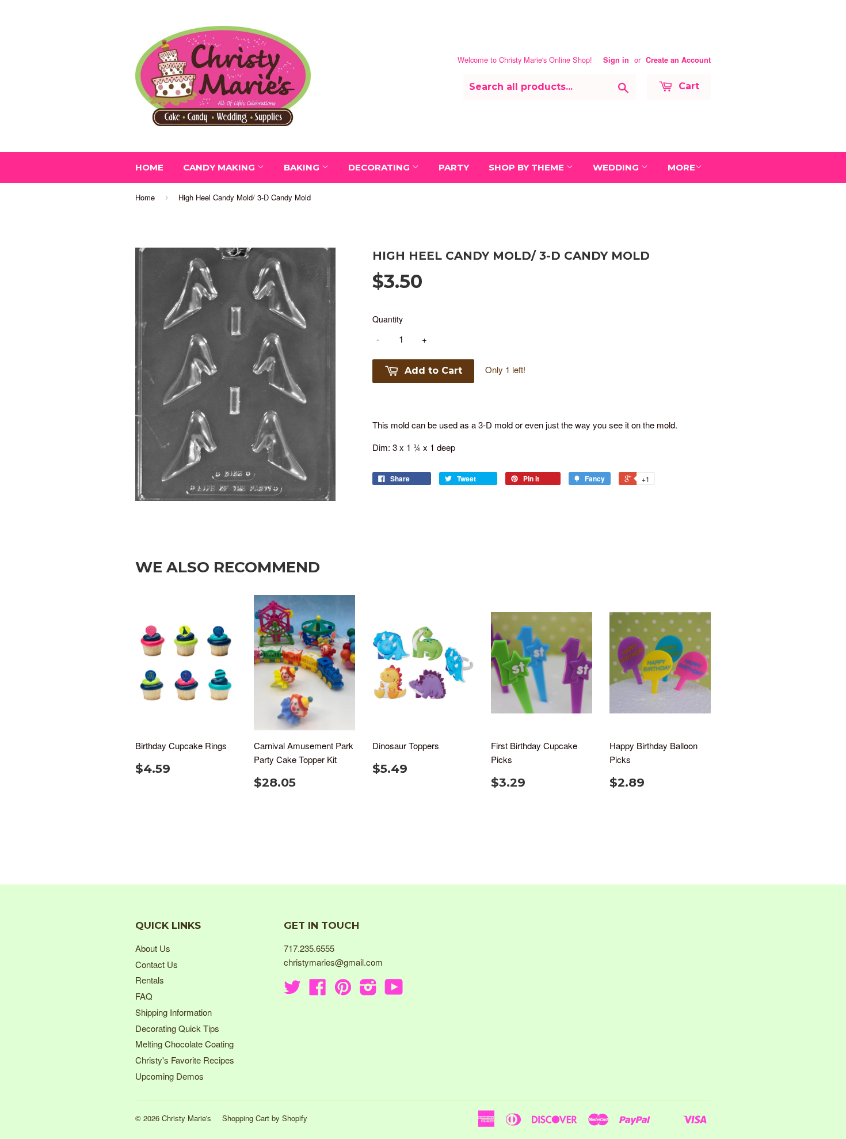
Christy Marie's (186, 1118)
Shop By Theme (527, 167)
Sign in (616, 60)
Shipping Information (173, 1012)
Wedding (617, 167)
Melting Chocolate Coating (184, 1044)
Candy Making (220, 167)
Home (149, 167)
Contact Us (156, 964)
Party (454, 167)
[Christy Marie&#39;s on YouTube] (394, 990)
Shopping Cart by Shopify (264, 1118)
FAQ (144, 996)
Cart (687, 86)
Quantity (387, 319)
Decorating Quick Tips (177, 1028)
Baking (303, 167)
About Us (152, 948)
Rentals (149, 980)
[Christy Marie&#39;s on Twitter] (292, 990)
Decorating (380, 167)
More (681, 167)
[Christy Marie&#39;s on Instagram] (368, 990)
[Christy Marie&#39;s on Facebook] (317, 990)
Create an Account (678, 60)
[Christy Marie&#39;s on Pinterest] (343, 990)
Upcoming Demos (169, 1076)
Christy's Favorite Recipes (184, 1060)
